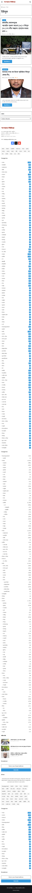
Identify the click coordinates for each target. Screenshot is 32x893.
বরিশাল (3, 184)
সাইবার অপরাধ (4, 172)
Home (3, 7)
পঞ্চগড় (3, 196)
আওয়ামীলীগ (12, 148)
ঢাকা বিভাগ (4, 351)
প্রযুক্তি (3, 300)
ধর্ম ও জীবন (4, 251)
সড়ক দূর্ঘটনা (4, 430)
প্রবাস (3, 409)
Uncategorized (5, 326)
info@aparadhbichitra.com (10, 139)
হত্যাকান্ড (3, 295)
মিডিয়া (3, 363)
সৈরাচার (11, 153)
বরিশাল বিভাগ (4, 353)
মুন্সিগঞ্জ (3, 244)
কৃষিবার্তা (3, 293)
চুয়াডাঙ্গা (3, 232)
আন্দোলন (3, 305)
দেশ (2, 259)
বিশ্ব (3, 406)
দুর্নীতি (16, 151)
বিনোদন (3, 411)
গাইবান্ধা (3, 186)
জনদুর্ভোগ (4, 264)
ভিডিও (3, 365)
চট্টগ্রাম (12, 151)
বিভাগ (3, 346)
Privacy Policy (16, 890)
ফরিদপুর (3, 435)
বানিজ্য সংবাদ (4, 397)
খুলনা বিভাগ (4, 356)
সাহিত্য (3, 322)
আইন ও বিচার (4, 336)
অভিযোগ (7, 148)
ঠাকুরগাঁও (3, 237)
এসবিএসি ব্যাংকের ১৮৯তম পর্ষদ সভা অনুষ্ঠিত (17, 739)
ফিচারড (3, 433)
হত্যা (15, 153)
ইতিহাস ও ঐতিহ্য (5, 438)
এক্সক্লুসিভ (4, 164)
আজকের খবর (18, 148)
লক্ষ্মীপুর (3, 210)
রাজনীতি (3, 256)
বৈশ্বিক (3, 268)
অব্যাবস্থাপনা (4, 167)
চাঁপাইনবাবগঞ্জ (4, 225)
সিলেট (3, 189)
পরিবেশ (3, 341)
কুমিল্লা (27, 148)
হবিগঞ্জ (3, 213)
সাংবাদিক (7, 153)
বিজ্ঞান (3, 319)
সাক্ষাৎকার (3, 389)
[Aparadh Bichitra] (10, 2)
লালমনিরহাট (4, 234)
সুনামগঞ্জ (3, 218)
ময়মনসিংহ (3, 198)
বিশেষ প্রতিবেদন (5, 428)
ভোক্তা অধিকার (4, 445)
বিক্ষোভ (3, 312)
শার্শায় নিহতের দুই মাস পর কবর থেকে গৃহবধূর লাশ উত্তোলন (20, 746)
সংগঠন (3, 276)
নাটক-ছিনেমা (4, 418)
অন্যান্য (3, 254)
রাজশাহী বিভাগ (4, 358)
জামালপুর (3, 239)
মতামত (3, 382)
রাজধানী (3, 261)
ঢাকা (2, 179)
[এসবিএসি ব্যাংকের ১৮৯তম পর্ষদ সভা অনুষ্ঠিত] (5, 742)
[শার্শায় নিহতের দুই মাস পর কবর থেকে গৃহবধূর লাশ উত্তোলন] (5, 748)
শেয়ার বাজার (4, 404)
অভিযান (3, 148)
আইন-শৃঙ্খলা (4, 338)
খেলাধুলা (3, 414)
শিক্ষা (3, 283)
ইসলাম (23, 148)
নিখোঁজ (3, 317)
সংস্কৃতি (3, 426)
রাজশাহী (3, 203)
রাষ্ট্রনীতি (3, 377)
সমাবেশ (3, 307)
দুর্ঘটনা (3, 343)
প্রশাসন (3, 334)
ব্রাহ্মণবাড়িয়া (4, 222)
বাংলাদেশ (20, 151)
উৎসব (3, 423)
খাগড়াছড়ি (3, 242)
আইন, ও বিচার (4, 380)
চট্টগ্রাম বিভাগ (5, 69)
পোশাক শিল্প (4, 402)
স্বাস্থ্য (3, 285)
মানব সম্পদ (4, 399)
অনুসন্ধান (3, 273)
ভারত (29, 151)
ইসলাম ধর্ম (3, 249)
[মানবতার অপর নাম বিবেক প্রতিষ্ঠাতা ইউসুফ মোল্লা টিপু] (16, 88)
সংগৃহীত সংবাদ (4, 375)
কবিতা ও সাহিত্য (5, 421)
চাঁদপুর (3, 227)
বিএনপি (25, 151)
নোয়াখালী (3, 215)
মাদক (2, 153)
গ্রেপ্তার (3, 151)
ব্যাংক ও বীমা (4, 394)
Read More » (7, 61)
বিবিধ (3, 361)
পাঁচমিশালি (3, 290)
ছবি (2, 368)
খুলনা (3, 220)
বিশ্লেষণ (3, 387)
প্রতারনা (3, 278)
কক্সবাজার (3, 208)
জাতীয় (3, 331)
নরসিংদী (3, 329)
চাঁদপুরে (3, 201)
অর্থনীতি (3, 392)
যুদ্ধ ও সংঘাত (4, 440)
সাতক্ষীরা (3, 230)
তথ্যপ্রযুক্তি (4, 447)
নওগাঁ (3, 324)
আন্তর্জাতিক (4, 373)
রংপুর (3, 191)
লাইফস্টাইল (4, 442)
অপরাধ (4, 20)
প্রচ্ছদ (3, 309)
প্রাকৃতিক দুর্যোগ (5, 314)
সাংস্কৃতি (3, 416)
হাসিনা (18, 153)
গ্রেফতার (8, 151)
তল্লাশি (3, 302)
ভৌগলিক (3, 266)
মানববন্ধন (3, 288)
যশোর (3, 247)
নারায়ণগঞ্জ (3, 206)
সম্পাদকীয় (3, 385)
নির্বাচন (3, 281)
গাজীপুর (3, 193)
